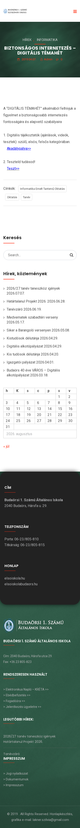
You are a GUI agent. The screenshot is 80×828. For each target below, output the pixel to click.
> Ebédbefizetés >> (16, 695)
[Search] (71, 255)
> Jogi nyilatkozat (15, 773)
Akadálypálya (17, 148)
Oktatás (12, 197)
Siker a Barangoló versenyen (29, 330)
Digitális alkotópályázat (25, 346)
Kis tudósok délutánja (23, 354)
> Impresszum (13, 785)
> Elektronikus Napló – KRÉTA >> (26, 689)
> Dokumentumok (15, 779)
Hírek (27, 40)
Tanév (26, 197)
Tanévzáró (15, 309)
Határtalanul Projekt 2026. (26, 301)
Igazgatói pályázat (21, 362)
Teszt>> (13, 168)
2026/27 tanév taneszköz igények (33, 288)
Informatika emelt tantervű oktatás (42, 188)
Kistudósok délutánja (23, 338)
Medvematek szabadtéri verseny (32, 317)
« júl (6, 446)
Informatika (47, 40)
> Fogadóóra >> (14, 701)
